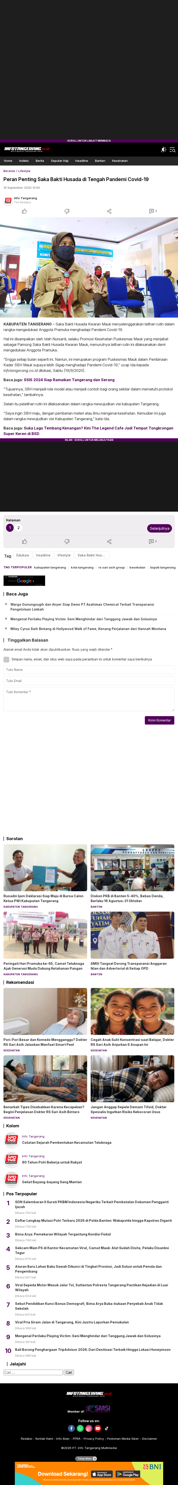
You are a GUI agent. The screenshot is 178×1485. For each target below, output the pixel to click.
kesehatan (137, 567)
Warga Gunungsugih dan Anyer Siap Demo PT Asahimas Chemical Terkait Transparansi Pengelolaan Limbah (82, 606)
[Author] (8, 200)
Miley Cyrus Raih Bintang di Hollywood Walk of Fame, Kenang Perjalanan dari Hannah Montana (88, 629)
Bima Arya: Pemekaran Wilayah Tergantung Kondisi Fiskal (63, 1234)
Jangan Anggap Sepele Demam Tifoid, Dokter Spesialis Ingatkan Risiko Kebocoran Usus (129, 1109)
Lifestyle (24, 171)
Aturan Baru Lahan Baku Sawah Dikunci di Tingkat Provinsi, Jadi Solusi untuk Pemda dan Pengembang (88, 1268)
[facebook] (71, 1428)
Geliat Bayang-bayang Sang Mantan (52, 1182)
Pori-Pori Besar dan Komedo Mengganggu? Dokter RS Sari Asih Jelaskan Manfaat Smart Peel (45, 1042)
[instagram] (89, 1428)
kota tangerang (82, 567)
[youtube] (97, 1428)
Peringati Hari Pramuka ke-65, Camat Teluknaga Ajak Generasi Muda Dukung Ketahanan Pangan (43, 966)
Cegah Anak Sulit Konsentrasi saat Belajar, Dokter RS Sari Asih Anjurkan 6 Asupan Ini (132, 1042)
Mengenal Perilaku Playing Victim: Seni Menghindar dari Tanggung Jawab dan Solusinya (83, 619)
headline (43, 555)
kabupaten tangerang (50, 567)
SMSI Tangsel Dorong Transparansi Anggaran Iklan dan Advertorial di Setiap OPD (129, 966)
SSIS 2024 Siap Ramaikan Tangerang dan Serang (69, 379)
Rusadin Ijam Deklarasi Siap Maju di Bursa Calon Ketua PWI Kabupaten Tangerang (43, 898)
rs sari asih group (112, 567)
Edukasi (22, 555)
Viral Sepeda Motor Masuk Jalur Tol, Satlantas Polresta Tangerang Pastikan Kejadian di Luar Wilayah (91, 1287)
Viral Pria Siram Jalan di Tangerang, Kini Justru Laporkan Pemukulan (72, 1322)
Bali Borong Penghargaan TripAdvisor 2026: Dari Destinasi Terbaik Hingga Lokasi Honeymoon (93, 1350)
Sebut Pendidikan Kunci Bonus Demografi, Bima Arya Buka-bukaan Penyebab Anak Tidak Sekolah (89, 1306)
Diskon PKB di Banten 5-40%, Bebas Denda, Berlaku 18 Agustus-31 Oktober (127, 898)
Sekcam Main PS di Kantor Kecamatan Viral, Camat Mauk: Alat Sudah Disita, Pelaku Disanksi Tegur (92, 1250)
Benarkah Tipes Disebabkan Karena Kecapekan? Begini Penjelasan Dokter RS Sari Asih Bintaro (43, 1109)
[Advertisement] (89, 69)
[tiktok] (106, 1428)
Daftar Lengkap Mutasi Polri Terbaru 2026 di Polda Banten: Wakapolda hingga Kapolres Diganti (93, 1220)
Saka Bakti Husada (93, 555)
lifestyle (64, 555)
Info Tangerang (25, 198)
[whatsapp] (80, 1428)
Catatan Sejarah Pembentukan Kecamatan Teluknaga (66, 1142)
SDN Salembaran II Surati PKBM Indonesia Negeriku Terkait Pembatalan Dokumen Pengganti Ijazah (92, 1204)
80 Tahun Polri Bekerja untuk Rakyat (52, 1162)
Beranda (9, 171)
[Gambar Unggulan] (89, 267)
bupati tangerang (163, 567)
